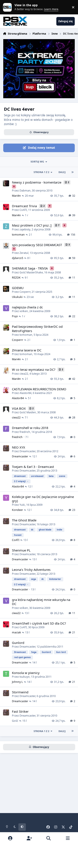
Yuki (22, 505)
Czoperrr (25, 292)
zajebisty (25, 229)
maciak (16, 632)
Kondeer (17, 510)
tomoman (18, 234)
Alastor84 (25, 393)
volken (24, 311)
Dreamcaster (27, 451)
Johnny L (17, 682)
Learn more (8, 7)
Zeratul (24, 253)
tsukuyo (25, 677)
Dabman (25, 190)
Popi (15, 316)
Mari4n (16, 196)
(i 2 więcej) (20, 481)
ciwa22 (24, 373)
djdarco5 (17, 258)
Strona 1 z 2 (41, 172)
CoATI (23, 210)
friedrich (25, 432)
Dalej (62, 172)
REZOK (16, 277)
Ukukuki (17, 297)
